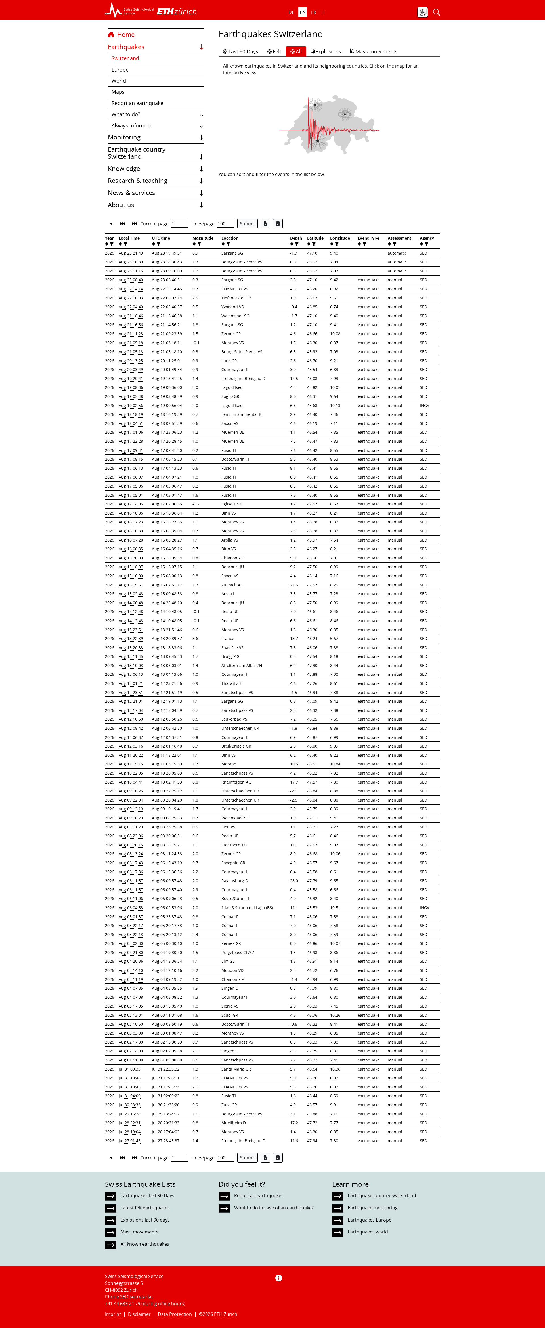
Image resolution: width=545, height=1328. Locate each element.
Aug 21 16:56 (131, 324)
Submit (247, 224)
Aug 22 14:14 (131, 288)
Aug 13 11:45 (131, 656)
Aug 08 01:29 (131, 827)
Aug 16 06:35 (131, 548)
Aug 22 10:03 (131, 298)
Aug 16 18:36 (131, 513)
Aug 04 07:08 (131, 997)
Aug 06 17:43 (131, 862)
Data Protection (175, 1314)
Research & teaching (137, 180)
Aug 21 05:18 (131, 342)
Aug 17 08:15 (131, 459)
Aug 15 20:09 (131, 558)
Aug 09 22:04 (131, 800)
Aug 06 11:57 (131, 880)
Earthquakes (126, 47)
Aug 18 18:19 (131, 414)
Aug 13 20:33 (131, 647)
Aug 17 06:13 (131, 468)
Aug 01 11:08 (131, 1060)
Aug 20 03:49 (131, 369)
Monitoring (124, 137)
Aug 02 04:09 (131, 1051)
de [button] (291, 12)
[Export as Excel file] (265, 223)
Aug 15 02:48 (131, 593)
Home (125, 34)
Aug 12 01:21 (131, 683)
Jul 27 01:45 (130, 1140)
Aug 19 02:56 (131, 405)
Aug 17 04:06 (131, 504)
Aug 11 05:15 (131, 764)
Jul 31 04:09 (130, 1095)
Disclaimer (139, 1314)
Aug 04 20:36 (131, 961)
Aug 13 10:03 (131, 665)
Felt (277, 51)
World (119, 80)
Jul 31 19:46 (130, 1078)
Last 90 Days (243, 51)
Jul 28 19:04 (130, 1131)
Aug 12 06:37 (131, 737)
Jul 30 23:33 (130, 1104)
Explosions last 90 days (145, 1220)
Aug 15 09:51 (131, 585)
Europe (120, 69)
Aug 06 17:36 (131, 871)
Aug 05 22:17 (131, 925)
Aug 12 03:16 (131, 746)
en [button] (303, 12)
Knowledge (124, 168)
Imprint (113, 1314)
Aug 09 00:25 (131, 791)
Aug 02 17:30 (131, 1042)
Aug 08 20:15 (131, 844)
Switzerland (125, 58)
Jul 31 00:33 (130, 1069)
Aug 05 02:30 (131, 943)
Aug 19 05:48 (131, 396)
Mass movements (376, 51)
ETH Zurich (225, 1314)
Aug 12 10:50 (131, 719)
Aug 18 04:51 (131, 423)
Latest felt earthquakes (145, 1208)
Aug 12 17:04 (131, 710)
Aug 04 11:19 (131, 979)
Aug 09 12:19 (131, 808)
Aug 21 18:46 (131, 315)
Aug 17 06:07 (131, 477)
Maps (118, 92)
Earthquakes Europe (369, 1220)
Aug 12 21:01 (131, 701)
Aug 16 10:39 (131, 531)
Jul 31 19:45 (130, 1087)
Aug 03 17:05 (131, 1006)
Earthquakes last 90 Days (147, 1195)
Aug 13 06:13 (131, 674)
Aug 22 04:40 (131, 306)
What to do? (126, 114)
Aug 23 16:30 (131, 262)
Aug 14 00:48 (131, 602)
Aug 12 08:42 (131, 728)
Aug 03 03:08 (131, 1033)
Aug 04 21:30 (131, 952)
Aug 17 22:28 (131, 441)
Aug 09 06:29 (131, 818)
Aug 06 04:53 (131, 907)
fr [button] (313, 12)
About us (121, 205)
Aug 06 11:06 (131, 898)
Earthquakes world (368, 1232)
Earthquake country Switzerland (136, 153)
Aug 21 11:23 (131, 333)
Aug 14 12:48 (131, 611)
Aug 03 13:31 (131, 1015)
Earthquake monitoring (373, 1208)
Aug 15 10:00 (131, 575)
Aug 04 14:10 (131, 970)
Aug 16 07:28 (131, 540)
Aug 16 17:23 (131, 522)
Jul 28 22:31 (130, 1122)
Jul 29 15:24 (130, 1114)
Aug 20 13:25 (131, 360)
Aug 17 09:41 (131, 450)
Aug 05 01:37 (131, 916)
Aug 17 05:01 (131, 495)
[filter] (111, 244)
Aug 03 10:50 (131, 1024)
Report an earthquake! (258, 1195)
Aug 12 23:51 (131, 692)
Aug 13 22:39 (131, 638)
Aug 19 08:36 (131, 387)
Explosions (328, 51)
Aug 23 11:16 (131, 271)
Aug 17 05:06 (131, 486)
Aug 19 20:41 (131, 378)
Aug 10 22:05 (131, 773)
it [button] (323, 12)
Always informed (132, 125)
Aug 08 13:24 (131, 853)
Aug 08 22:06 (131, 835)
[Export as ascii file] (278, 223)
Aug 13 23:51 (131, 629)
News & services (131, 192)
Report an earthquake (137, 103)
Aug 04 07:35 (131, 988)
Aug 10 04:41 (131, 782)
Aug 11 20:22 (131, 755)
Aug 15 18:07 (131, 566)
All (299, 51)
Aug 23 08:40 (131, 279)
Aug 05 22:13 (131, 934)
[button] (129, 9)
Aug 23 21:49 (131, 253)
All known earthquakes (145, 1244)
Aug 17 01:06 (131, 432)
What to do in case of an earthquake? (274, 1208)
